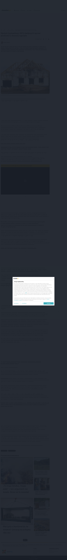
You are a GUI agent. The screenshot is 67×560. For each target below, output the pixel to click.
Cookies (20, 300)
